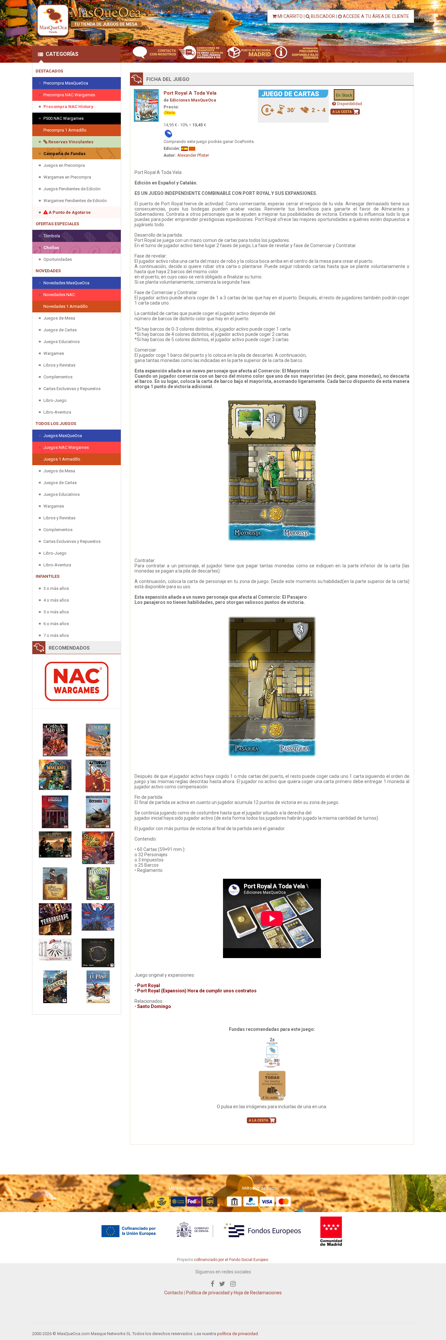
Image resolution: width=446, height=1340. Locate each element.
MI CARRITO (290, 16)
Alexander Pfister (193, 155)
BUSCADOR (322, 16)
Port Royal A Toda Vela (190, 93)
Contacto (173, 1292)
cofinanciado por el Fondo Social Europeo (231, 1259)
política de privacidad (237, 1333)
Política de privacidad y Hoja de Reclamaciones (234, 1292)
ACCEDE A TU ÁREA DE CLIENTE (375, 16)
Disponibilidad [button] (349, 104)
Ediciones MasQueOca (193, 100)
